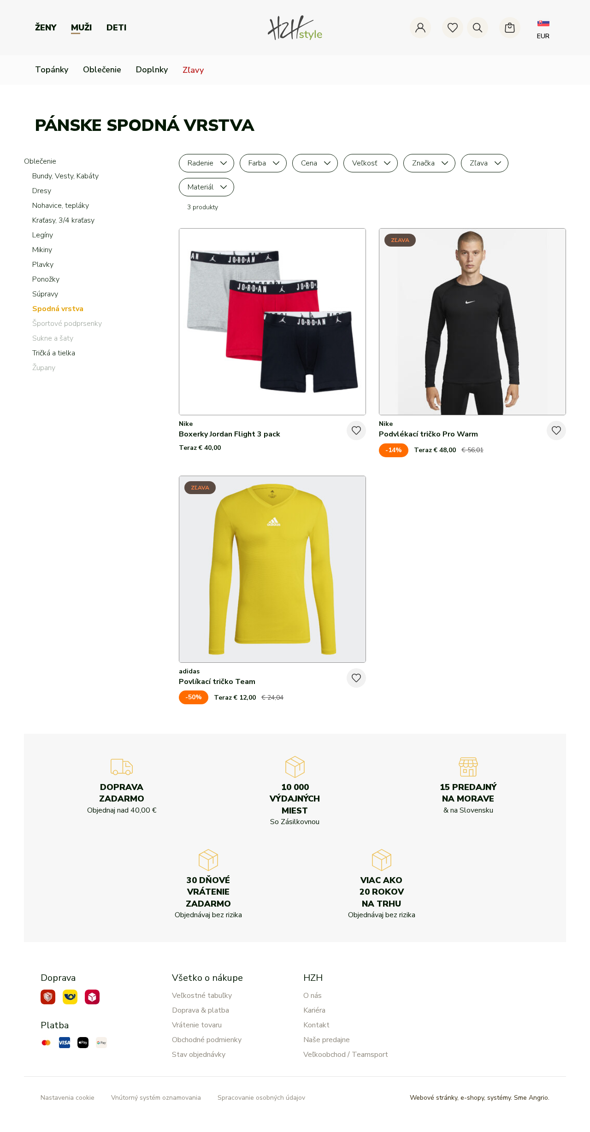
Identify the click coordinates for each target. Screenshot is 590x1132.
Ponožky (45, 279)
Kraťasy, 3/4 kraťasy (63, 220)
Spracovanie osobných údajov (261, 1097)
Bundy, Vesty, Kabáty (65, 176)
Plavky (42, 264)
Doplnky (152, 69)
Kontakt (316, 1025)
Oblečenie (102, 69)
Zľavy (193, 70)
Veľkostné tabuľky (202, 995)
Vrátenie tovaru (197, 1025)
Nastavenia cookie (67, 1097)
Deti (116, 27)
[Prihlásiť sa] (420, 27)
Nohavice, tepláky (60, 205)
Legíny (42, 235)
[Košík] (509, 27)
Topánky (51, 69)
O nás (312, 995)
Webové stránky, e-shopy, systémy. (479, 1097)
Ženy (45, 27)
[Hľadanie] (477, 27)
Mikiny (42, 250)
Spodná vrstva (57, 309)
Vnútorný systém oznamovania (156, 1097)
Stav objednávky (198, 1054)
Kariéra (314, 1010)
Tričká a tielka (53, 353)
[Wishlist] (452, 27)
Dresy (41, 191)
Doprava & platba (200, 1010)
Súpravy (45, 294)
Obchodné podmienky (207, 1040)
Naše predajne (326, 1040)
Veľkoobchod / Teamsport (345, 1054)
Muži (81, 27)
